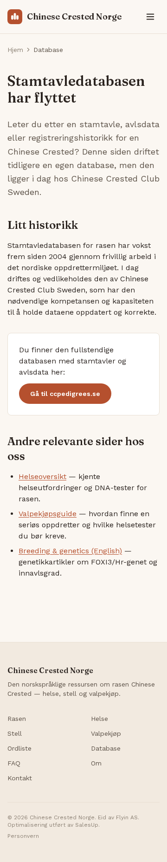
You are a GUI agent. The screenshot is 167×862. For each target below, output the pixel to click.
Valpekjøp (106, 733)
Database (106, 748)
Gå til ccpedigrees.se (65, 393)
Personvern (23, 836)
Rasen (16, 718)
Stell (14, 733)
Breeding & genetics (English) (70, 550)
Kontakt (19, 778)
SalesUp (86, 825)
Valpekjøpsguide (48, 513)
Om (96, 763)
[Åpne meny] (150, 16)
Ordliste (19, 748)
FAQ (13, 763)
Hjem (15, 49)
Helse (99, 718)
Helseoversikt (42, 476)
